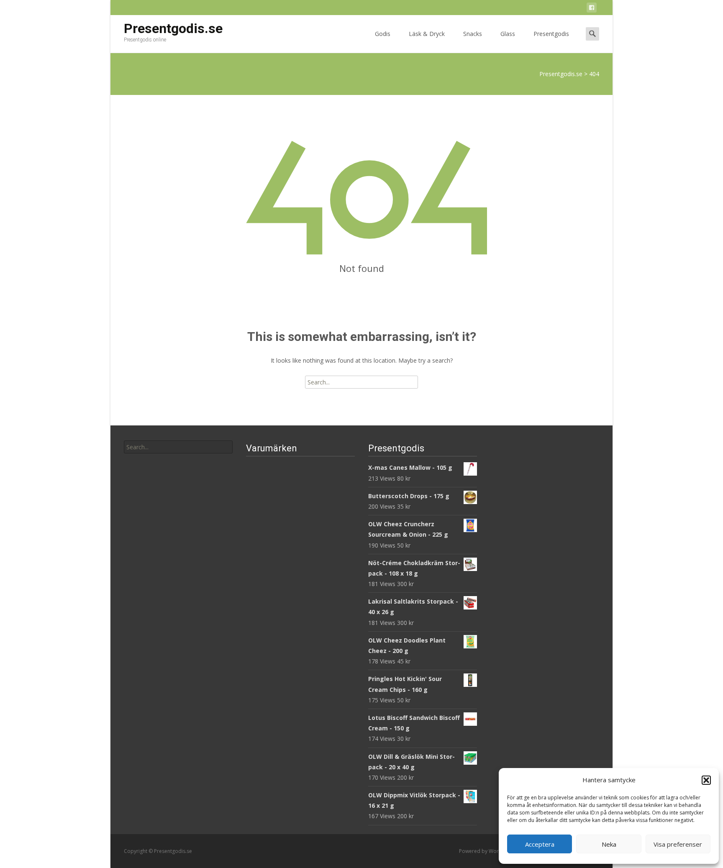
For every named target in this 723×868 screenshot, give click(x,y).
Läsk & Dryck (427, 34)
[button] (706, 780)
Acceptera (539, 844)
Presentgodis (551, 34)
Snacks (472, 34)
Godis (382, 34)
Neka (609, 844)
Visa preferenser (678, 844)
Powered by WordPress (487, 851)
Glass (507, 34)
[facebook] (592, 9)
